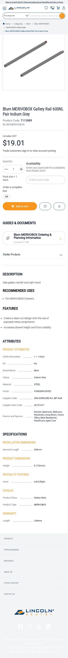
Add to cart (22, 206)
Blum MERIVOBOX (41, 24)
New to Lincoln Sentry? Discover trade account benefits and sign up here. (34, 2)
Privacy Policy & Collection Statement (30, 639)
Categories (18, 24)
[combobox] (34, 15)
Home (7, 24)
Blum (28, 24)
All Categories (9, 16)
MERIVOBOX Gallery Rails (16, 27)
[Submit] (62, 15)
